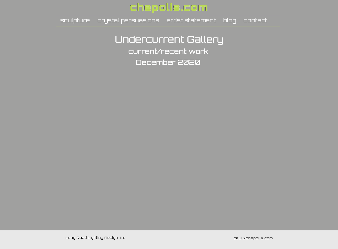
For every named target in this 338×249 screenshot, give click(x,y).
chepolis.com (169, 8)
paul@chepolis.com (253, 238)
